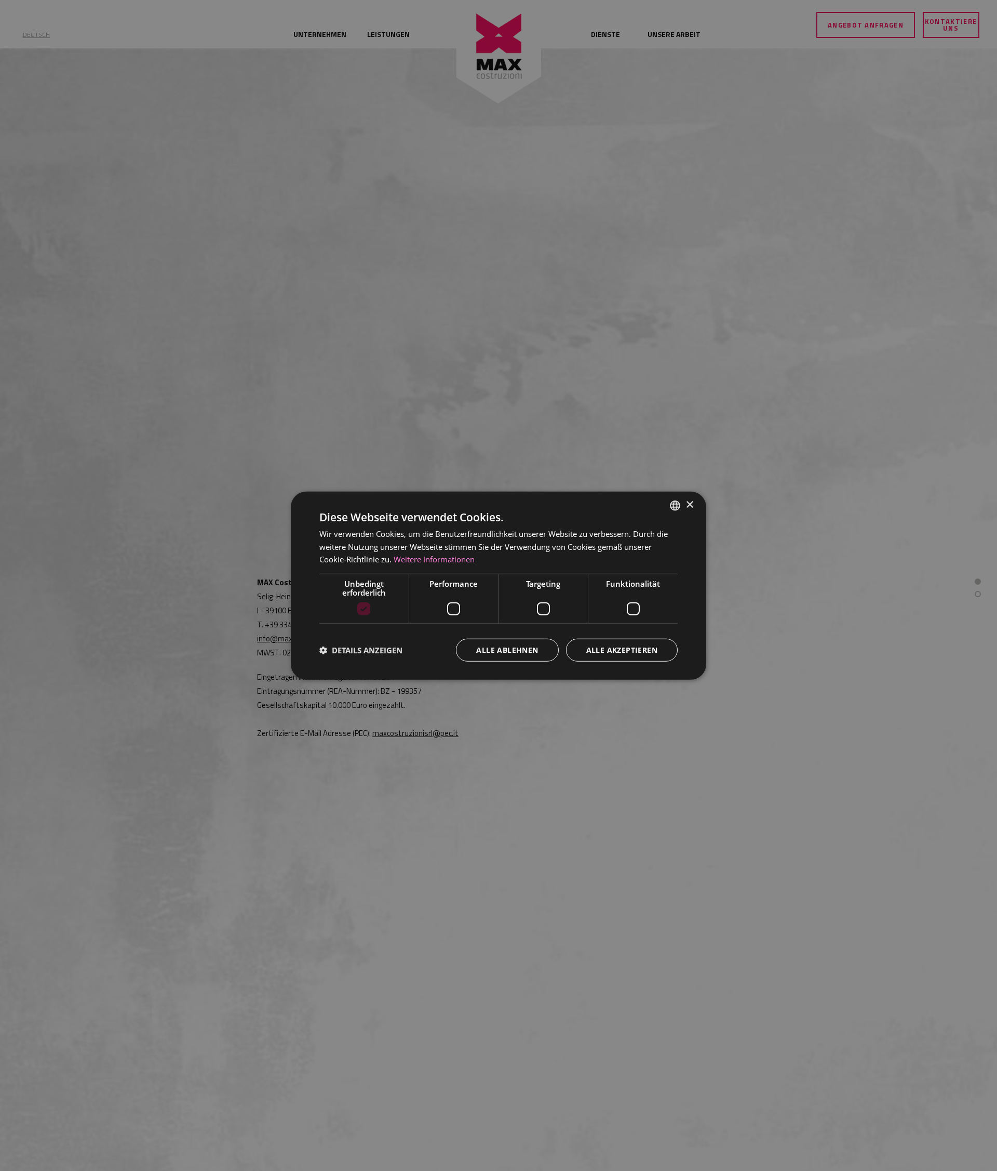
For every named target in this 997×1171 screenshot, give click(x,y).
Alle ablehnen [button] (507, 650)
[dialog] (498, 585)
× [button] (689, 505)
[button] (360, 650)
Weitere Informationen (434, 559)
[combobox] (675, 505)
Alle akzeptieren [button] (621, 650)
